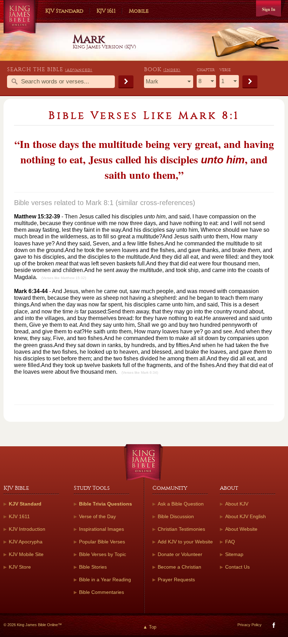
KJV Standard (64, 11)
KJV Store (20, 567)
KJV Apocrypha (25, 541)
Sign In (268, 9)
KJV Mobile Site (26, 554)
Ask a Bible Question (181, 504)
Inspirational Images (101, 529)
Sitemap (234, 554)
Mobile (139, 11)
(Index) (172, 70)
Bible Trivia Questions (105, 504)
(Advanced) (78, 70)
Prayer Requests (176, 579)
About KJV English (245, 516)
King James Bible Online (21, 17)
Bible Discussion (176, 516)
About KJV (236, 504)
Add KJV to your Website (185, 541)
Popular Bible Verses (102, 541)
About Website (241, 529)
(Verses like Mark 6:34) (140, 372)
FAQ (230, 541)
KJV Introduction (27, 529)
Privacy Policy (249, 625)
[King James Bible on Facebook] (273, 626)
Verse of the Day (97, 516)
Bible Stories (93, 567)
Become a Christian (179, 567)
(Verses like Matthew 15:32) (63, 278)
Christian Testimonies (181, 529)
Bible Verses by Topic (102, 554)
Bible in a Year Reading (105, 579)
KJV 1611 (106, 11)
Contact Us (237, 567)
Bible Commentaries (101, 592)
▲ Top (149, 627)
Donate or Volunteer (180, 554)
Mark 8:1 (99, 202)
